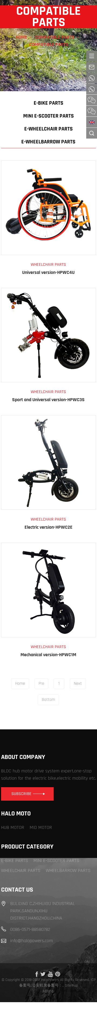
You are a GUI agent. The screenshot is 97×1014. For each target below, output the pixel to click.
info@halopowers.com (31, 941)
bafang (48, 991)
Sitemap (71, 985)
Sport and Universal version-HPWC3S (48, 400)
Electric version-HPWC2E (48, 527)
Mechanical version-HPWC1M (48, 655)
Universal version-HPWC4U (48, 272)
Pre (41, 683)
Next (78, 683)
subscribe (21, 794)
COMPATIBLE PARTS (54, 37)
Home (21, 37)
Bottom (48, 699)
